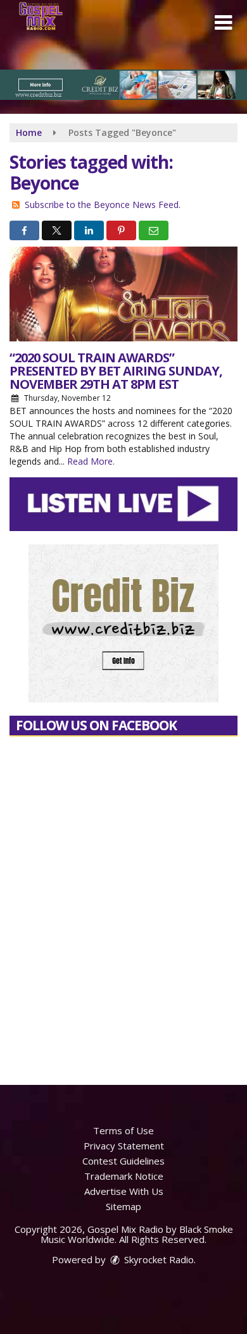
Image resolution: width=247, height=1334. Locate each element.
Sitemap (123, 1206)
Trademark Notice (123, 1176)
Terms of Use (123, 1130)
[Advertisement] (123, 85)
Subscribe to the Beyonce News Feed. (102, 205)
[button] (223, 23)
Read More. (91, 461)
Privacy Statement (124, 1145)
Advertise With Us (123, 1191)
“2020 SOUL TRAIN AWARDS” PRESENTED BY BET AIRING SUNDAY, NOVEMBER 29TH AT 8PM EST (116, 371)
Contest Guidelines (123, 1160)
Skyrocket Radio (158, 1259)
